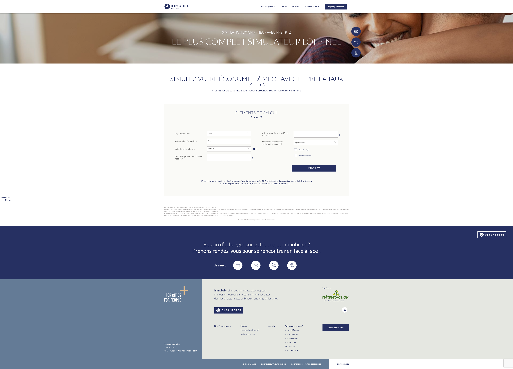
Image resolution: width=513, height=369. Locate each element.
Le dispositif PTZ (247, 334)
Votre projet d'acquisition (186, 141)
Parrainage (290, 346)
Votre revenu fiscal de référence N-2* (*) (276, 134)
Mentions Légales (249, 364)
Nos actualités (291, 334)
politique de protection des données (306, 364)
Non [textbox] (210, 133)
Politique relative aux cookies (273, 364)
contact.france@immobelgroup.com (180, 350)
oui (4, 200)
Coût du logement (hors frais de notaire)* (188, 157)
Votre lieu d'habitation (185, 149)
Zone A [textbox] (211, 149)
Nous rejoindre (291, 350)
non (10, 200)
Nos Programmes (222, 326)
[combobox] (229, 133)
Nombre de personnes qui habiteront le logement (273, 142)
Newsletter (5, 197)
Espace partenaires (336, 6)
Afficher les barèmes (304, 156)
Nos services (290, 342)
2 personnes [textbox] (300, 142)
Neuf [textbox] (210, 141)
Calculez (314, 168)
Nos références (291, 338)
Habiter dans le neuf (249, 330)
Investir (295, 7)
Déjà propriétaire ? (183, 133)
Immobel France (292, 330)
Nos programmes (268, 7)
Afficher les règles (304, 150)
